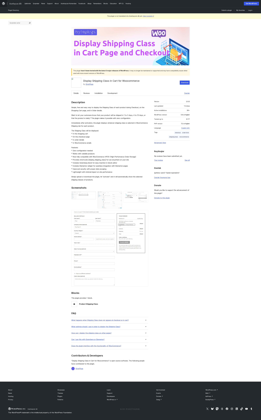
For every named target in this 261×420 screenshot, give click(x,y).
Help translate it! (148, 16)
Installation (99, 93)
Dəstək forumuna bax (162, 177)
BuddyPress (210, 399)
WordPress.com (212, 390)
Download (184, 82)
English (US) (185, 128)
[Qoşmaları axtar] (30, 23)
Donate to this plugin (162, 198)
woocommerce (184, 137)
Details (76, 93)
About (10, 390)
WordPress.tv (112, 399)
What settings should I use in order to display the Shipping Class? (95, 327)
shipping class (173, 137)
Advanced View (160, 143)
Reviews (86, 93)
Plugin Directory (13, 10)
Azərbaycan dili (32, 409)
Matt (208, 393)
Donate (159, 396)
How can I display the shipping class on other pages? (91, 333)
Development (112, 93)
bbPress (209, 396)
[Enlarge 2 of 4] (119, 194)
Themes (60, 393)
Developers (111, 396)
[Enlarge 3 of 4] (145, 194)
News (10, 393)
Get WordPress (251, 3)
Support (109, 393)
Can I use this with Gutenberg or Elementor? (88, 339)
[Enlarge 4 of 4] (145, 213)
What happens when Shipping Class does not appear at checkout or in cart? (100, 320)
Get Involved (160, 390)
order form (185, 132)
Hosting (10, 396)
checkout (178, 132)
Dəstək (187, 93)
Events (158, 393)
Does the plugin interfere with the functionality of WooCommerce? (96, 346)
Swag (159, 399)
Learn (109, 390)
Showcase (61, 390)
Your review (158, 160)
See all (187, 160)
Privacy (10, 399)
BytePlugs (89, 84)
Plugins (60, 396)
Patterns (60, 399)
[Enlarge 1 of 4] (93, 194)
